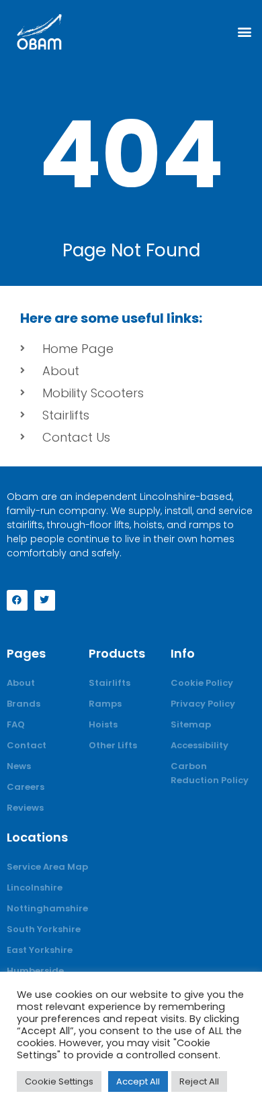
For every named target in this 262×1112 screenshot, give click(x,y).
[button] (244, 32)
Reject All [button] (199, 1081)
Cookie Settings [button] (59, 1081)
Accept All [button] (138, 1081)
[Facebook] (17, 600)
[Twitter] (44, 600)
